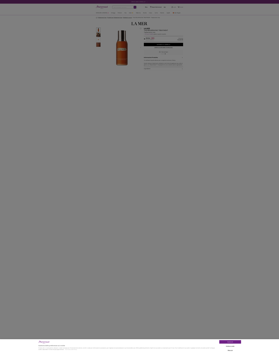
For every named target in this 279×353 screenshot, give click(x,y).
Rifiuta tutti (230, 350)
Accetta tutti (230, 342)
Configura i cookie (230, 346)
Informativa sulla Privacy (71, 349)
